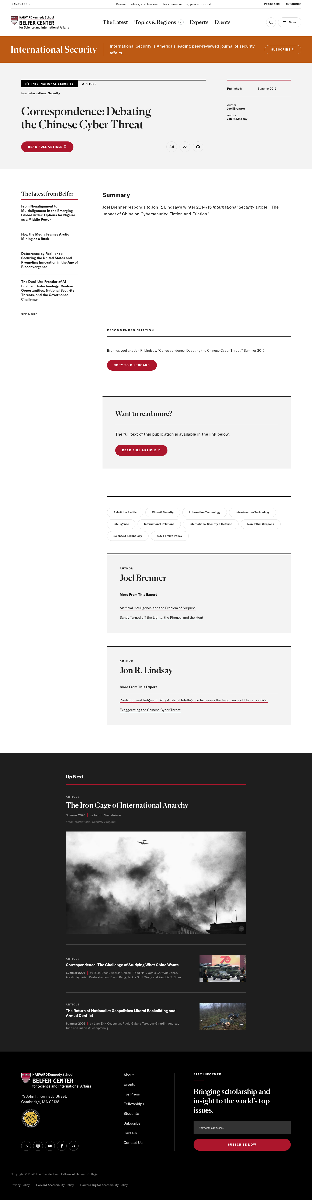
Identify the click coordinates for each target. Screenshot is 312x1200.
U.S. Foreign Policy (169, 536)
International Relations (159, 524)
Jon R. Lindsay (237, 119)
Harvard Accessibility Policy (55, 1185)
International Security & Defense (211, 524)
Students (131, 1113)
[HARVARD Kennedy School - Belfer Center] (40, 22)
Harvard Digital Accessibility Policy (104, 1185)
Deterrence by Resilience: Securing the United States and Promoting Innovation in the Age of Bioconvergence (49, 260)
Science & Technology (128, 536)
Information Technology (204, 512)
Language (19, 4)
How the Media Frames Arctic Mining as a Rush (45, 236)
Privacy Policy (20, 1185)
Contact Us (133, 1142)
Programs (272, 4)
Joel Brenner (236, 108)
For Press (132, 1094)
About (129, 1074)
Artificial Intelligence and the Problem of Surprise (158, 608)
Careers (130, 1133)
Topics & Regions (159, 22)
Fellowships (134, 1103)
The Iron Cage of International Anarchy (127, 805)
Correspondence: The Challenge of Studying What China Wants (122, 964)
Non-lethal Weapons (260, 524)
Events (129, 1084)
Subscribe (293, 4)
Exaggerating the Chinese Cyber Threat (150, 710)
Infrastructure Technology (253, 512)
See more (29, 314)
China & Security (163, 512)
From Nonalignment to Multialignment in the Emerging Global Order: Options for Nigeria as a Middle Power (48, 213)
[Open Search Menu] (271, 22)
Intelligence (121, 524)
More (292, 22)
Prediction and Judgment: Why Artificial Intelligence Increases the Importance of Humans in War (194, 700)
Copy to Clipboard (132, 365)
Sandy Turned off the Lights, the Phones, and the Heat (161, 617)
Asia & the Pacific (125, 512)
